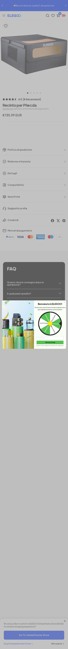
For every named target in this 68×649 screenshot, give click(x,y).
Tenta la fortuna (50, 342)
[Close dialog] (64, 302)
